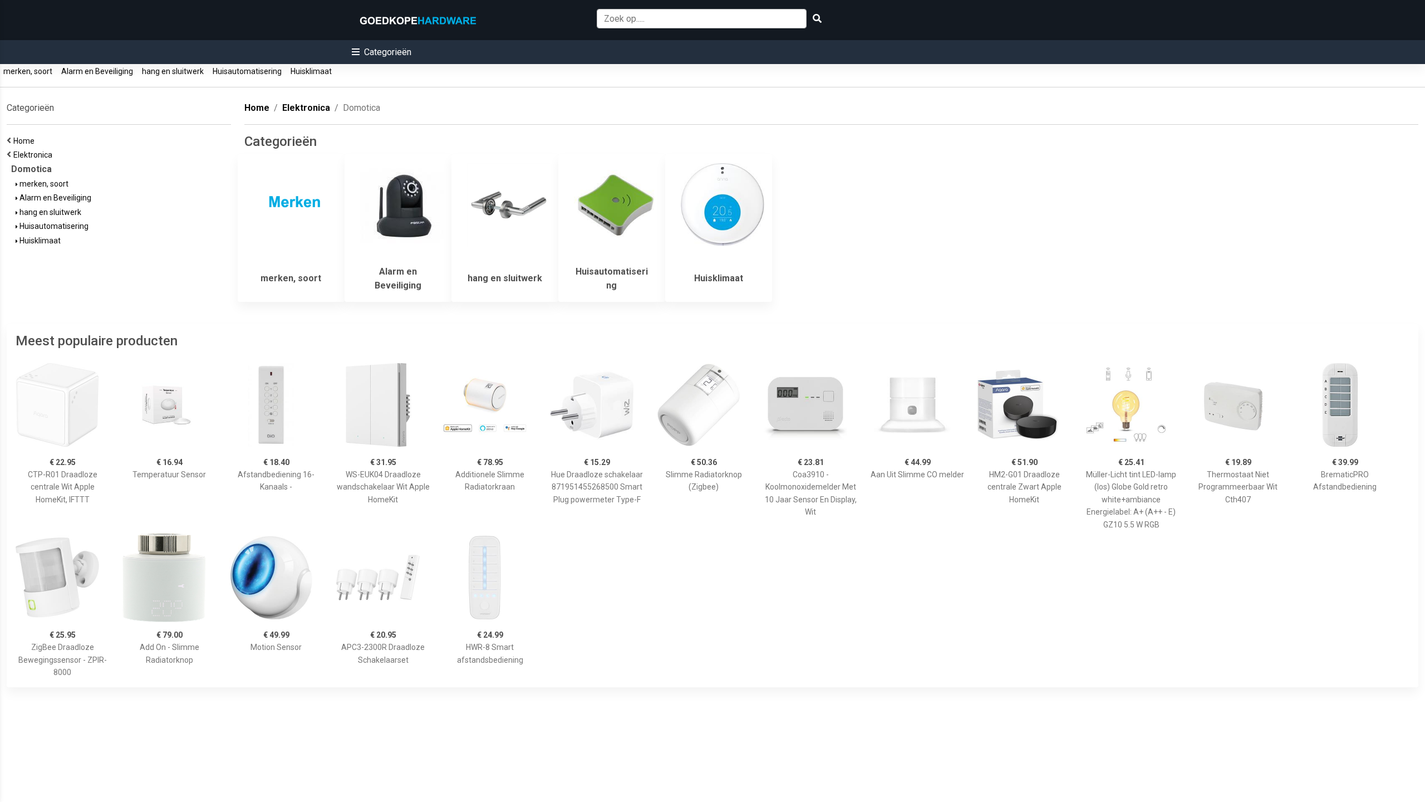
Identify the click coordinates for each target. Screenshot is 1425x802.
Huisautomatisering (247, 71)
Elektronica (34, 154)
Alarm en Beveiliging (97, 71)
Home (25, 140)
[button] (381, 52)
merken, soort (28, 71)
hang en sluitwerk (173, 71)
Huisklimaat (311, 71)
